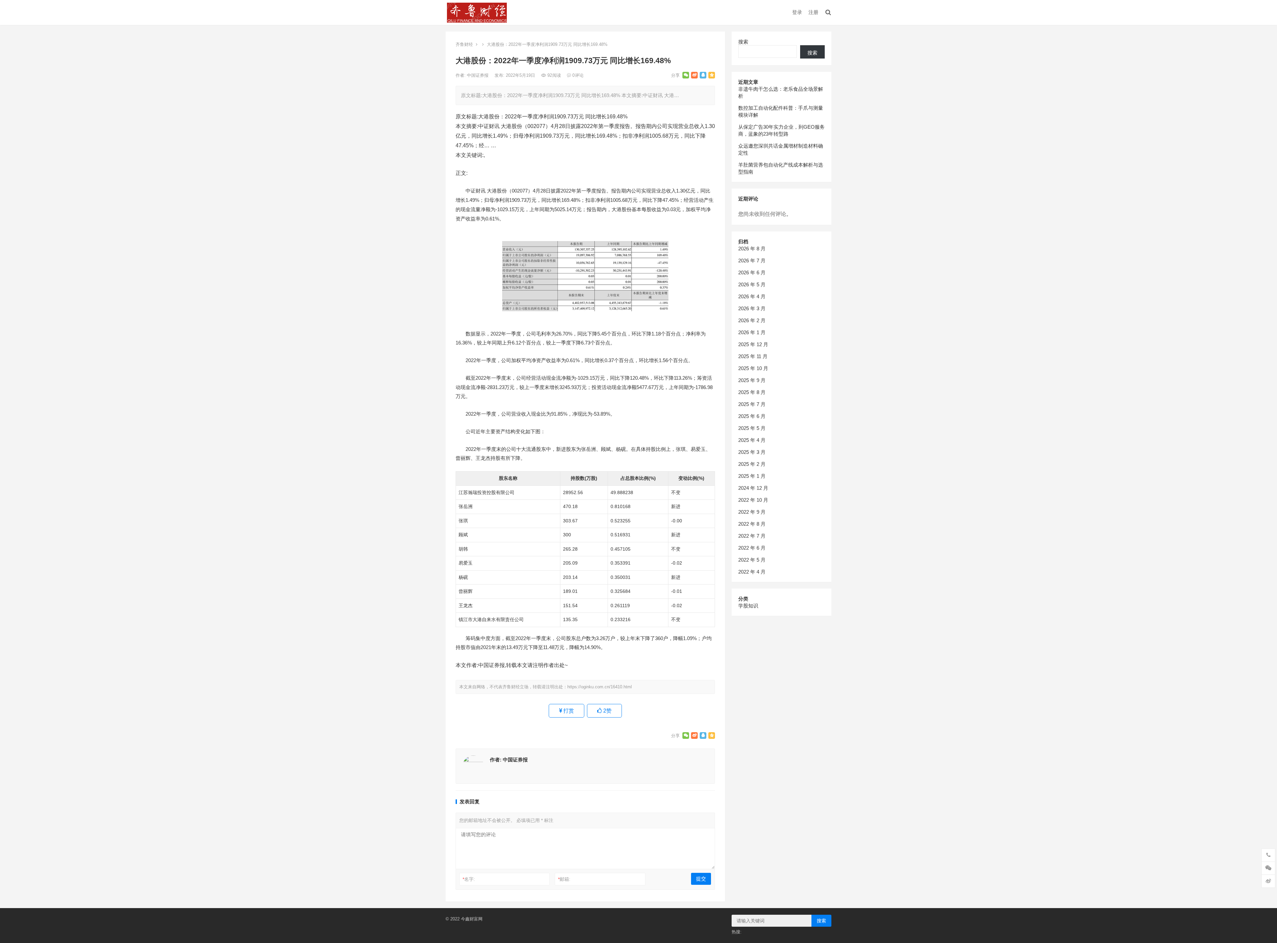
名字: (469, 879)
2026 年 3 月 (752, 308)
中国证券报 (478, 75)
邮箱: (564, 879)
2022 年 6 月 (752, 548)
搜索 (743, 42)
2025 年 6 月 (752, 416)
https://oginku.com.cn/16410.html (599, 686)
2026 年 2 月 (752, 320)
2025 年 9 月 (752, 380)
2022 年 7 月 (752, 536)
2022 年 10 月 (753, 500)
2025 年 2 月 (752, 464)
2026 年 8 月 (752, 248)
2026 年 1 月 (752, 332)
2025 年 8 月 (752, 392)
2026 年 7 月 (752, 260)
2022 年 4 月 (752, 572)
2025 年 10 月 (753, 368)
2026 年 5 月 (752, 284)
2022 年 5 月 (752, 560)
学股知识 (748, 605)
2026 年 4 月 (752, 296)
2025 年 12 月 (753, 344)
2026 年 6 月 (752, 272)
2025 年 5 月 (752, 428)
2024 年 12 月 (753, 488)
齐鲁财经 (464, 44)
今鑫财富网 (472, 918)
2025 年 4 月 (752, 440)
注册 (813, 12)
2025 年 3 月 (752, 452)
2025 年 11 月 (753, 356)
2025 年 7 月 (752, 404)
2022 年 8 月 (752, 524)
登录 (797, 12)
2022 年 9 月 (752, 512)
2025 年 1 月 (752, 476)
